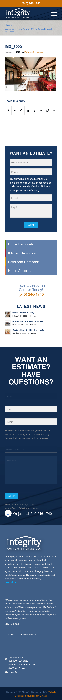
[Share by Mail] (54, 110)
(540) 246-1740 (31, 3)
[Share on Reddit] (47, 110)
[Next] (53, 601)
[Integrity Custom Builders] (26, 13)
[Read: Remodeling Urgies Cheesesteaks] (8, 323)
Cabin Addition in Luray (23, 312)
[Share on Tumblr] (34, 110)
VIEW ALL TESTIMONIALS (22, 634)
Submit (30, 224)
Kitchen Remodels (22, 252)
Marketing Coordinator (33, 52)
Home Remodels (21, 244)
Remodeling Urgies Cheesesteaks (27, 321)
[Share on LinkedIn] (28, 110)
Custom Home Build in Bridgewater (28, 330)
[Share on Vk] (41, 110)
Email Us (13, 672)
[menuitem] (31, 3)
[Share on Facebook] (8, 110)
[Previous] (46, 601)
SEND (11, 496)
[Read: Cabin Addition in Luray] (8, 314)
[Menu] (52, 13)
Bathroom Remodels (23, 261)
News (8, 25)
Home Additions (20, 270)
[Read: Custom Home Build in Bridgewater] (8, 332)
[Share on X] (15, 110)
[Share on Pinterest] (21, 110)
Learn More (10, 582)
